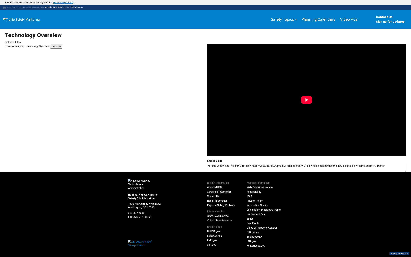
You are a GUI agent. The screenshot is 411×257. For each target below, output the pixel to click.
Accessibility (254, 191)
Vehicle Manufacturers (219, 220)
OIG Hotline (253, 232)
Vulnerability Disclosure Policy (264, 209)
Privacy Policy (255, 200)
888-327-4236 (136, 212)
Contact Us (384, 17)
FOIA (249, 196)
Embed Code (214, 160)
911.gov (211, 244)
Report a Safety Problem (221, 205)
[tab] (205, 2)
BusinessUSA (254, 236)
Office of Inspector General (262, 227)
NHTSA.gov (213, 231)
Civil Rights (253, 223)
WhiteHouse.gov (256, 245)
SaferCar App (214, 235)
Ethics (250, 218)
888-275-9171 (136, 216)
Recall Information (217, 200)
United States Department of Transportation (64, 7)
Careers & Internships (219, 191)
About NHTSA (215, 187)
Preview (56, 46)
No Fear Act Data (256, 214)
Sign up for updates (390, 21)
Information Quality (257, 205)
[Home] (29, 19)
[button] (38, 2)
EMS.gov (212, 240)
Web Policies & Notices (260, 187)
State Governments (218, 216)
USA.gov (251, 241)
